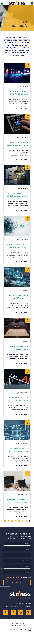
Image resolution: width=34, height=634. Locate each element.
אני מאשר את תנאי (18, 577)
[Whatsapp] (5, 612)
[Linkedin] (28, 612)
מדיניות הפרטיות (12, 577)
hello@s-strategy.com (23, 604)
